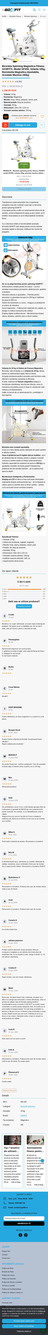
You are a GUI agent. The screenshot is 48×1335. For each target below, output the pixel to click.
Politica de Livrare (8, 1275)
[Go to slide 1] (16, 61)
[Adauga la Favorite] (41, 125)
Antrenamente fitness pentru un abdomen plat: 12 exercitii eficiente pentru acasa (35, 1150)
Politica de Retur (8, 1268)
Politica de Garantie (9, 1279)
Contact (4, 1255)
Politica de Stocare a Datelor (12, 1282)
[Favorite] (39, 10)
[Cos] (44, 10)
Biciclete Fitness (15, 16)
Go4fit (4, 16)
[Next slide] (42, 1160)
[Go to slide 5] (20, 61)
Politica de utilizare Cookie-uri (12, 1292)
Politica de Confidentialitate (11, 1289)
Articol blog (15, 1182)
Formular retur (7, 1303)
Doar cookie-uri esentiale (24, 1326)
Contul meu (6, 1258)
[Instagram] (26, 1235)
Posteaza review (24, 606)
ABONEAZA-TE (24, 1223)
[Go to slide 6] (21, 61)
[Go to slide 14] (30, 61)
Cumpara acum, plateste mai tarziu (24, 117)
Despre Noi (6, 1251)
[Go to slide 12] (28, 61)
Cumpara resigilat (24, 189)
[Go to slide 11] (27, 61)
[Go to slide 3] (18, 61)
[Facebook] (20, 1235)
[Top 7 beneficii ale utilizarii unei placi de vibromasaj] (12, 1140)
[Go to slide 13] (29, 61)
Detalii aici (42, 116)
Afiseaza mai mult (9, 1090)
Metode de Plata (8, 1272)
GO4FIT (24, 1116)
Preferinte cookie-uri (24, 1331)
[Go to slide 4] (19, 61)
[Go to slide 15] (31, 61)
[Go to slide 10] (26, 61)
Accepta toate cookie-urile (24, 1321)
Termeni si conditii (8, 1285)
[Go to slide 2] (17, 61)
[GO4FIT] (13, 9)
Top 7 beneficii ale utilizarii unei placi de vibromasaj (12, 1150)
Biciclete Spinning (30, 16)
